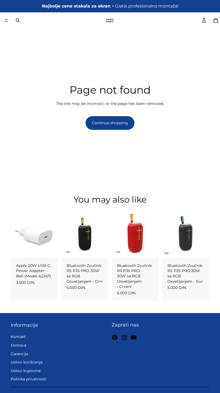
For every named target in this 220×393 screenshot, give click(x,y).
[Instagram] (124, 337)
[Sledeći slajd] (102, 234)
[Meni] (6, 20)
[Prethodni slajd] (67, 234)
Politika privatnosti (28, 379)
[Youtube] (133, 337)
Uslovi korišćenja (26, 362)
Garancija (19, 353)
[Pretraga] (18, 20)
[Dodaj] (49, 249)
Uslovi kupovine (26, 370)
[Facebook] (115, 337)
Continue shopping (110, 122)
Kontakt (18, 337)
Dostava (18, 345)
